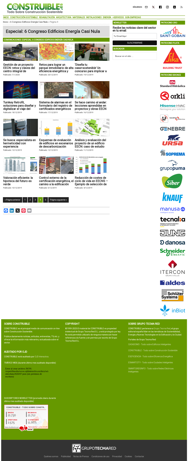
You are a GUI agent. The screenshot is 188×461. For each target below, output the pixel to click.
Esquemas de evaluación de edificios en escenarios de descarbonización (56, 143)
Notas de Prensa (81, 456)
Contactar (139, 456)
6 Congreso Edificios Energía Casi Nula (29, 22)
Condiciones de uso (100, 456)
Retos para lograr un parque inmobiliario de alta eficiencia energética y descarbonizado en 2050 (56, 69)
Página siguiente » (58, 200)
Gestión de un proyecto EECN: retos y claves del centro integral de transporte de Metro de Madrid (19, 71)
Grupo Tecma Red (162, 328)
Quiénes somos (51, 456)
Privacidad (117, 456)
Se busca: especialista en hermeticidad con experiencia (19, 143)
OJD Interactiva (41, 356)
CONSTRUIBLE (35, 8)
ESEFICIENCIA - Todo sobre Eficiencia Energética (150, 356)
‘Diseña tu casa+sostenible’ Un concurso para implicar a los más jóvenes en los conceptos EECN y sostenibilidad (91, 72)
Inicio (5, 22)
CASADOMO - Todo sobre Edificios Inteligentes (149, 344)
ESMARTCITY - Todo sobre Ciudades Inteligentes (150, 362)
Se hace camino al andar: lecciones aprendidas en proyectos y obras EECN (91, 105)
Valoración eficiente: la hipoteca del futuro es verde (18, 181)
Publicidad (66, 456)
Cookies (128, 456)
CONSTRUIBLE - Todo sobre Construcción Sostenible (152, 350)
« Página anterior (12, 200)
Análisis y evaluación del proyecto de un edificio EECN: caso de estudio (90, 143)
